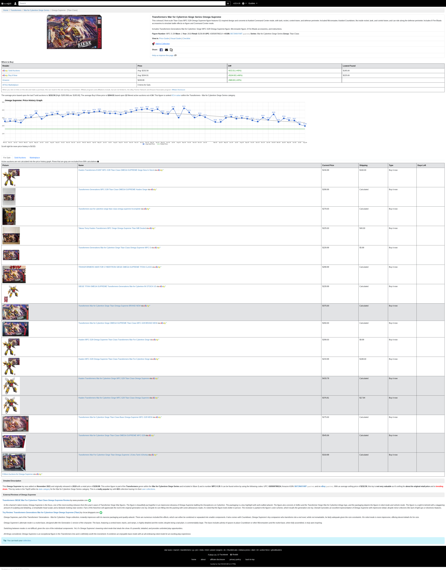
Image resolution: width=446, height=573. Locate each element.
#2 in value (176, 95)
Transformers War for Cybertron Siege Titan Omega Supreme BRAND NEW (110, 306)
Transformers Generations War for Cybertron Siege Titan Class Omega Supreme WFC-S (115, 248)
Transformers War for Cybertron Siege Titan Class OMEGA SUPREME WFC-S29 (112, 435)
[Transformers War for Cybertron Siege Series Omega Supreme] (74, 32)
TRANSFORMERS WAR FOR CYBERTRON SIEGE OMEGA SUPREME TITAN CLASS (115, 267)
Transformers (16, 10)
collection (27, 541)
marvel (176, 550)
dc (225, 550)
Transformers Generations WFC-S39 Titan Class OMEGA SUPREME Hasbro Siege (113, 189)
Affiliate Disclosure (178, 90)
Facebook (224, 555)
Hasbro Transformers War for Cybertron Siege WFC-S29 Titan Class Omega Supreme (114, 378)
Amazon (5, 80)
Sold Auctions (14, 71)
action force (265, 550)
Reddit (235, 555)
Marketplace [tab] (35, 158)
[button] (244, 3)
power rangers (216, 550)
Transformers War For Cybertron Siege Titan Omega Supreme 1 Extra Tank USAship (113, 455)
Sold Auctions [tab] (20, 158)
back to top (250, 559)
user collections (148, 489)
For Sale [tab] (6, 158)
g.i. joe (195, 550)
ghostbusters (276, 550)
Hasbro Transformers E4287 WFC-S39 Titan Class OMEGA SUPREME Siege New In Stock (116, 170)
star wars (168, 550)
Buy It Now (12, 75)
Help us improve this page (163, 55)
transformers (186, 550)
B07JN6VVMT (236, 34)
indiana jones (244, 550)
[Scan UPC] (228, 3)
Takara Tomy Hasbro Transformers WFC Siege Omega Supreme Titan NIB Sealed (112, 228)
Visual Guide (175, 38)
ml (257, 550)
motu (202, 550)
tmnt (207, 550)
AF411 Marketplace (10, 85)
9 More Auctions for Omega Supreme (17, 474)
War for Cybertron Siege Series (36, 10)
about (203, 559)
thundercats (232, 550)
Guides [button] (252, 3)
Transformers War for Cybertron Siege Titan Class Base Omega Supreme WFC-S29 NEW (115, 417)
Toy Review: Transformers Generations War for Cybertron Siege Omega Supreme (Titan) (41, 512)
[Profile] (15, 3)
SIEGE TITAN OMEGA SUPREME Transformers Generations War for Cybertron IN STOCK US (117, 286)
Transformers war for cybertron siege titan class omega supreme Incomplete (110, 209)
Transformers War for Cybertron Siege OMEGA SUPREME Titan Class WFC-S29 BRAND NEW (118, 323)
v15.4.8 (236, 3)
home (194, 559)
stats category (44, 489)
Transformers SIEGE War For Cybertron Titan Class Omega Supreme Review (36, 500)
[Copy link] (171, 50)
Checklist (186, 38)
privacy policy (235, 559)
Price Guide (164, 38)
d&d (253, 550)
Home (5, 10)
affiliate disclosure (217, 559)
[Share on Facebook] (161, 49)
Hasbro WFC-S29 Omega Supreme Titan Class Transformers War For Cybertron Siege (114, 340)
